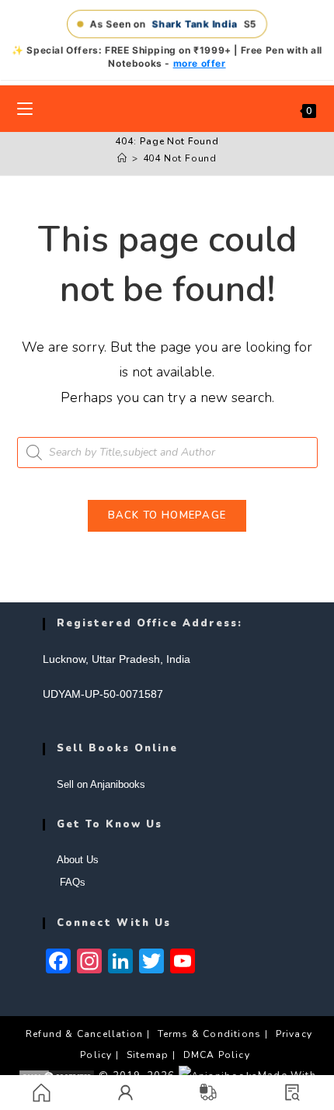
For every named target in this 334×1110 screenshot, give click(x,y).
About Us (78, 859)
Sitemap (148, 1055)
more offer (199, 63)
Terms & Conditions (210, 1034)
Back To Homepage (167, 515)
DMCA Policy (216, 1055)
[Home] (122, 158)
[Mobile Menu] (25, 108)
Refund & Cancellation (84, 1034)
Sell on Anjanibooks (101, 784)
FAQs (71, 882)
